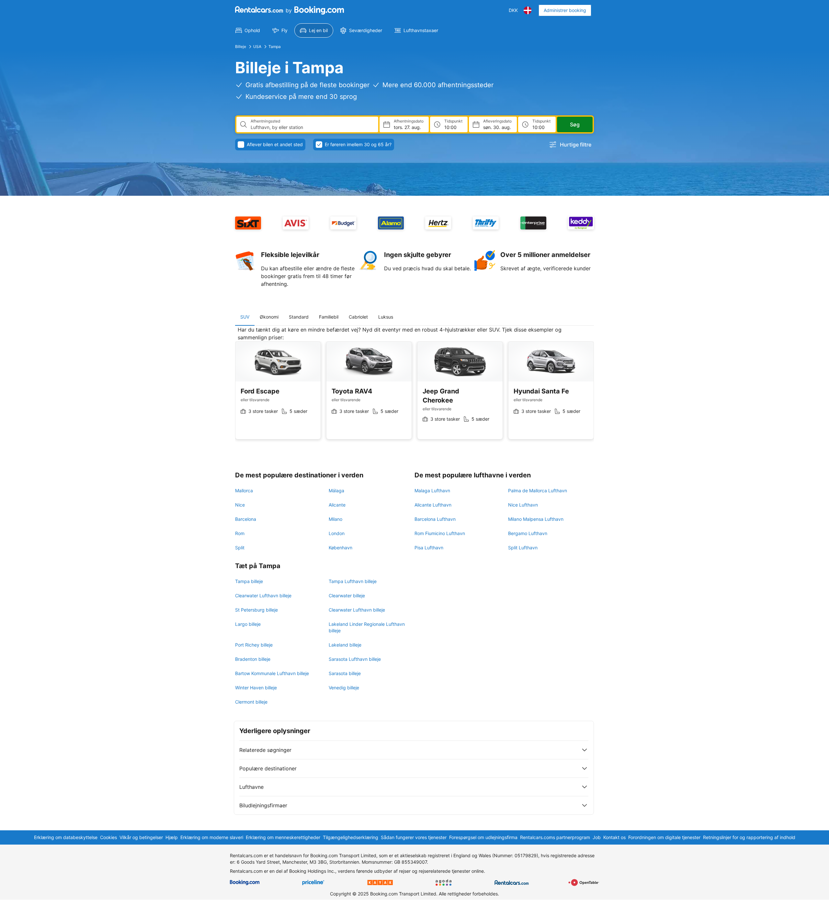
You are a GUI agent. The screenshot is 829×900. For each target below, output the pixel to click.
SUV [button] (244, 317)
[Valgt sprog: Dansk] (527, 10)
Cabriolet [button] (358, 317)
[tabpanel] (414, 388)
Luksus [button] (385, 317)
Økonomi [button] (269, 317)
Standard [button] (299, 317)
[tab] (245, 317)
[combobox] (312, 127)
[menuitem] (248, 30)
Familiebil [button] (328, 317)
